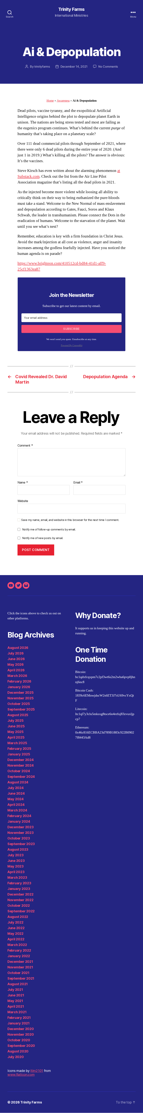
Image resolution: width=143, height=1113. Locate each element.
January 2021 (18, 1023)
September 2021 (20, 978)
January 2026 (18, 687)
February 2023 (19, 883)
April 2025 (15, 737)
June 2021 (15, 995)
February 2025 (19, 749)
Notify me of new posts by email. (42, 538)
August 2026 (17, 648)
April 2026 (15, 670)
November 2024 (20, 765)
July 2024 (15, 788)
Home (50, 101)
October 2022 (18, 905)
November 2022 (20, 900)
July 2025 (15, 721)
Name (23, 482)
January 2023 (18, 889)
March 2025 (17, 743)
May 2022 (15, 934)
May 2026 (15, 664)
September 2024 (21, 777)
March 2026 (17, 676)
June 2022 (16, 928)
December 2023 (20, 827)
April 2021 (15, 1006)
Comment (25, 445)
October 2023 (18, 838)
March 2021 (16, 1012)
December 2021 (20, 962)
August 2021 (17, 984)
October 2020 (18, 1040)
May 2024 (15, 799)
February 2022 (19, 950)
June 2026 (16, 659)
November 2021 (20, 967)
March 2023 (17, 877)
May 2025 (15, 732)
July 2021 (15, 990)
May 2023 (15, 866)
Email (78, 482)
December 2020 (20, 1029)
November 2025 (20, 698)
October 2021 (18, 973)
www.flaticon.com (21, 1075)
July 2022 (15, 922)
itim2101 (36, 1071)
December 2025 (20, 692)
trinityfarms (42, 66)
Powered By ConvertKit (71, 345)
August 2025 (17, 715)
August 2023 (17, 849)
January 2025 (18, 754)
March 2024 (17, 810)
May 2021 (15, 1001)
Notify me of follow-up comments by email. (49, 529)
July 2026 (15, 653)
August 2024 (17, 782)
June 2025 (16, 726)
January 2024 (18, 821)
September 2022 (21, 911)
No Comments (108, 66)
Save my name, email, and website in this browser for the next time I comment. (70, 520)
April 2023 (15, 872)
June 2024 (16, 793)
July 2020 (15, 1057)
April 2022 (15, 939)
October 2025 (18, 704)
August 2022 (17, 917)
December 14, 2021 (74, 66)
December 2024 (20, 760)
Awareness (63, 101)
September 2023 (21, 844)
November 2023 (20, 833)
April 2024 (15, 805)
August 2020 (17, 1051)
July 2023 (15, 855)
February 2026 (19, 681)
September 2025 (21, 709)
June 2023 (16, 861)
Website (23, 501)
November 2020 (20, 1034)
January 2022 (18, 956)
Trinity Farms (71, 9)
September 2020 (21, 1046)
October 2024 (18, 771)
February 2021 (19, 1018)
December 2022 (20, 894)
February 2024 (19, 816)
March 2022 (17, 945)
